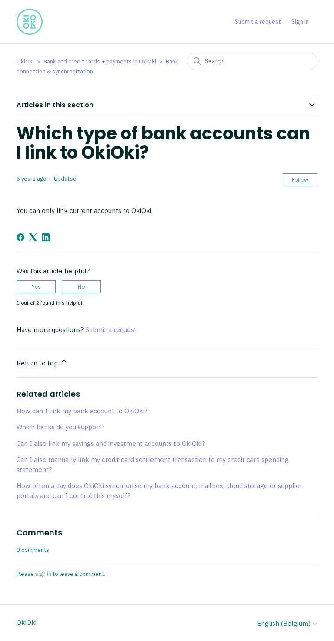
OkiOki (25, 61)
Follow (300, 179)
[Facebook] (20, 237)
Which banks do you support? (60, 427)
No (81, 286)
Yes (36, 286)
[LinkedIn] (46, 237)
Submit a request (258, 22)
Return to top (38, 363)
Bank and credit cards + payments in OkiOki (99, 61)
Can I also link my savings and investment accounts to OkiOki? (111, 443)
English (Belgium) (284, 623)
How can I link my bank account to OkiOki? (82, 411)
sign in (43, 574)
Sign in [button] (300, 22)
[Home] (30, 22)
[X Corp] (33, 237)
